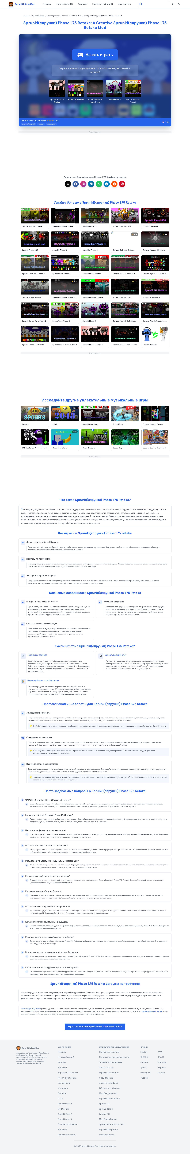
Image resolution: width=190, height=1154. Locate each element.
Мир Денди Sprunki (108, 1093)
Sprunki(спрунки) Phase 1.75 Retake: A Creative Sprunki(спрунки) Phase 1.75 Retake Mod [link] (84, 16)
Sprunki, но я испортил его (111, 1124)
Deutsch (144, 1062)
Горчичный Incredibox (109, 1098)
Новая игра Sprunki (67, 1077)
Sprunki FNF (104, 1103)
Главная (47, 4)
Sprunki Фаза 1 (106, 1108)
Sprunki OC (104, 1114)
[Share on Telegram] (107, 184)
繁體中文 (144, 1057)
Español (162, 1067)
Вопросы (62, 1093)
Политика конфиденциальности (114, 1057)
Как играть (63, 1088)
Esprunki (62, 1062)
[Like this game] (163, 122)
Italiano (161, 1072)
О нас (60, 1098)
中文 (160, 1052)
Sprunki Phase (38, 16)
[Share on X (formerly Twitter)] (68, 184)
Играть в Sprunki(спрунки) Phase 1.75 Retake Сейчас (95, 1026)
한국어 (143, 1067)
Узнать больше (106, 1067)
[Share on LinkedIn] (91, 184)
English (143, 1052)
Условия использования (110, 1062)
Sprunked (82, 4)
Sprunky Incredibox (67, 1134)
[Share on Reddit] (114, 184)
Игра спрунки (124, 4)
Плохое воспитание (67, 1124)
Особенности (64, 1083)
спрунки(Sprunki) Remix (31, 1009)
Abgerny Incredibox (108, 1083)
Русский (144, 1077)
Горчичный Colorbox (109, 1072)
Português (145, 1072)
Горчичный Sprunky (108, 1129)
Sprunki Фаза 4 (65, 1103)
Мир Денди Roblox (108, 1119)
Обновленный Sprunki (109, 1088)
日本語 (161, 1057)
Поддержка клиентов (109, 1052)
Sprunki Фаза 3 (65, 1119)
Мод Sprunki (63, 1108)
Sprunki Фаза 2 (65, 1114)
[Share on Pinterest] (122, 184)
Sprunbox (62, 1129)
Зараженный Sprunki (102, 4)
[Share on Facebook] (76, 184)
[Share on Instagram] (83, 184)
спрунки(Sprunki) (64, 4)
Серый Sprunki (106, 1077)
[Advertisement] (95, 151)
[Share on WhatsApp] (99, 184)
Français (162, 1062)
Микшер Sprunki (106, 1134)
